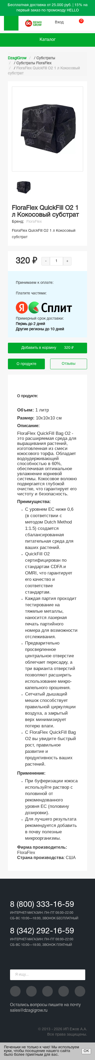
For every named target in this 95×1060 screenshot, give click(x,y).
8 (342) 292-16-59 (42, 931)
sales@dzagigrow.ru (29, 1010)
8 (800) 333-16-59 (42, 904)
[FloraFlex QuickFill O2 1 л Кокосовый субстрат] (23, 187)
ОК (86, 1051)
